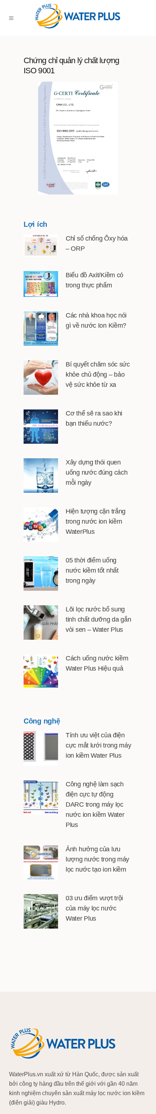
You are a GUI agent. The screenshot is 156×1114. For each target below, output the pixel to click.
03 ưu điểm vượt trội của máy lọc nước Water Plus (94, 908)
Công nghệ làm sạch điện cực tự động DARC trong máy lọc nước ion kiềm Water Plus (95, 804)
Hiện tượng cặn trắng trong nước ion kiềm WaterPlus (96, 521)
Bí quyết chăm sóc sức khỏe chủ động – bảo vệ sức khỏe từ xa (98, 374)
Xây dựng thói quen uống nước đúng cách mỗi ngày (96, 472)
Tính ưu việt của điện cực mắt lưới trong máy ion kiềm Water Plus (98, 745)
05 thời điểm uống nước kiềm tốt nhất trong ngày (92, 570)
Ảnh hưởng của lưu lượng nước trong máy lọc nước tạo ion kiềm (97, 859)
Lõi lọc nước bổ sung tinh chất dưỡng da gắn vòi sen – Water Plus (98, 619)
